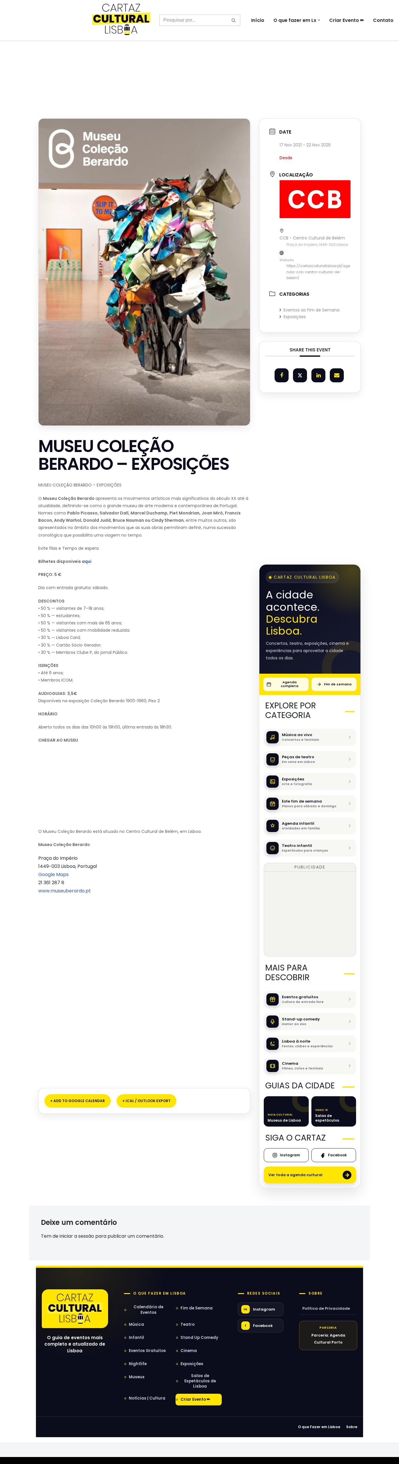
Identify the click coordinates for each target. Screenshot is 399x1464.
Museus (137, 1377)
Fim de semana (337, 684)
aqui (86, 561)
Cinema (189, 1350)
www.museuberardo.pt (64, 890)
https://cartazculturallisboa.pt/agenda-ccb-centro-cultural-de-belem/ (318, 271)
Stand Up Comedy (199, 1337)
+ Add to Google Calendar (77, 1100)
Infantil (136, 1337)
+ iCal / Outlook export (146, 1100)
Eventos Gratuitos (147, 1350)
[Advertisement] (199, 66)
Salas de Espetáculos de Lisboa (200, 1381)
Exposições (295, 317)
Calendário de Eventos (148, 1309)
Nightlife (138, 1364)
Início (257, 20)
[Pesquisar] (233, 20)
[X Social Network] (300, 375)
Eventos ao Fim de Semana (311, 310)
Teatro (188, 1324)
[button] (319, 20)
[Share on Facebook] (282, 375)
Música (136, 1324)
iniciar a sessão (77, 1236)
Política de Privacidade (326, 1308)
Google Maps (53, 874)
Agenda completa (289, 684)
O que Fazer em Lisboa (319, 1426)
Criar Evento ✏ (346, 20)
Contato (383, 20)
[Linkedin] (318, 375)
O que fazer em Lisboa (159, 1293)
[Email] (337, 375)
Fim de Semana (197, 1308)
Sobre (315, 1293)
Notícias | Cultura (147, 1398)
